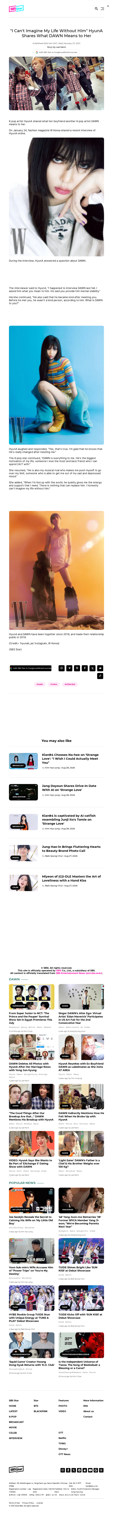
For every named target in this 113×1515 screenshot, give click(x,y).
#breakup (28, 1124)
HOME (12, 1406)
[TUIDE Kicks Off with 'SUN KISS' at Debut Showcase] (81, 1298)
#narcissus (83, 1124)
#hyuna (12, 1074)
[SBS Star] (16, 1469)
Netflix (62, 1438)
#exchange (35, 1171)
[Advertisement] (56, 271)
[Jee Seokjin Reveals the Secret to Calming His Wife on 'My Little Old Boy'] (31, 1200)
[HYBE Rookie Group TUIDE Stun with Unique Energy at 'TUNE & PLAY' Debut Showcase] (31, 1298)
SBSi (58, 970)
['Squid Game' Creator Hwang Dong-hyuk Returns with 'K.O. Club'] (31, 1345)
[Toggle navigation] (102, 9)
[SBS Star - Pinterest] (79, 1470)
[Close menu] (108, 6)
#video (44, 1171)
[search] (96, 9)
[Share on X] (92, 668)
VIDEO (62, 1411)
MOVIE (13, 1427)
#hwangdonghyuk (16, 1369)
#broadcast (70, 1171)
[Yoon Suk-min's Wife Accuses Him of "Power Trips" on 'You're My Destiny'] (31, 1251)
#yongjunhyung (30, 1074)
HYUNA (54, 684)
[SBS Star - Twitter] (74, 1470)
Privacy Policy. (28, 1503)
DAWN (40, 684)
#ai (81, 1027)
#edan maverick (72, 1027)
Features (64, 1400)
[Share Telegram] (69, 668)
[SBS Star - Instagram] (62, 1470)
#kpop (76, 1074)
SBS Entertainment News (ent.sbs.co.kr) (79, 973)
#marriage (43, 1074)
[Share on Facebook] (85, 668)
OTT (61, 1432)
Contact (87, 1416)
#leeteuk (47, 1027)
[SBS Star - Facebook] (68, 1470)
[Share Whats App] (62, 668)
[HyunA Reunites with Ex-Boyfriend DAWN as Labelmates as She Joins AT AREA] (81, 1047)
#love (75, 1124)
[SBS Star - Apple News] (85, 1470)
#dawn (39, 1027)
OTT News (64, 1454)
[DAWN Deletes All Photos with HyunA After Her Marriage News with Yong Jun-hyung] (31, 1047)
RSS (85, 1406)
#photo (12, 1077)
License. (40, 1503)
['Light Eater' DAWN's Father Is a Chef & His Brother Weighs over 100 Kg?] (81, 1144)
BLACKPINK (41, 1411)
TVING (62, 1443)
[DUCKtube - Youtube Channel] (90, 1470)
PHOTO (63, 1406)
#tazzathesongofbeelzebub (70, 1372)
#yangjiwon (63, 1231)
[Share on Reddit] (100, 668)
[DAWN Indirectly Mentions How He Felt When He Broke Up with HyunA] (81, 1097)
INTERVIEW (70, 684)
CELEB (13, 1433)
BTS (36, 1406)
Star (36, 1400)
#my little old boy (16, 1228)
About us (88, 1411)
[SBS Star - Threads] (101, 1470)
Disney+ (63, 1449)
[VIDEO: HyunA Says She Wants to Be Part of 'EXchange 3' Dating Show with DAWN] (31, 1144)
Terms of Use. (14, 1503)
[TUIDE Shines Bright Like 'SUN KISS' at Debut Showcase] (81, 1251)
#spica (72, 1231)
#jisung (24, 1027)
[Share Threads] (77, 668)
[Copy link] (100, 676)
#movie (29, 1369)
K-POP (13, 1416)
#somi (19, 1171)
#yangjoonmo (82, 1231)
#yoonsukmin (15, 1278)
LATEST (13, 1411)
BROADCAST (16, 1422)
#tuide (61, 1275)
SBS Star (14, 1400)
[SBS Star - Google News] (96, 1470)
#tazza (85, 1372)
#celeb (87, 1027)
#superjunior (14, 1027)
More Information (93, 1400)
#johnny (31, 1027)
